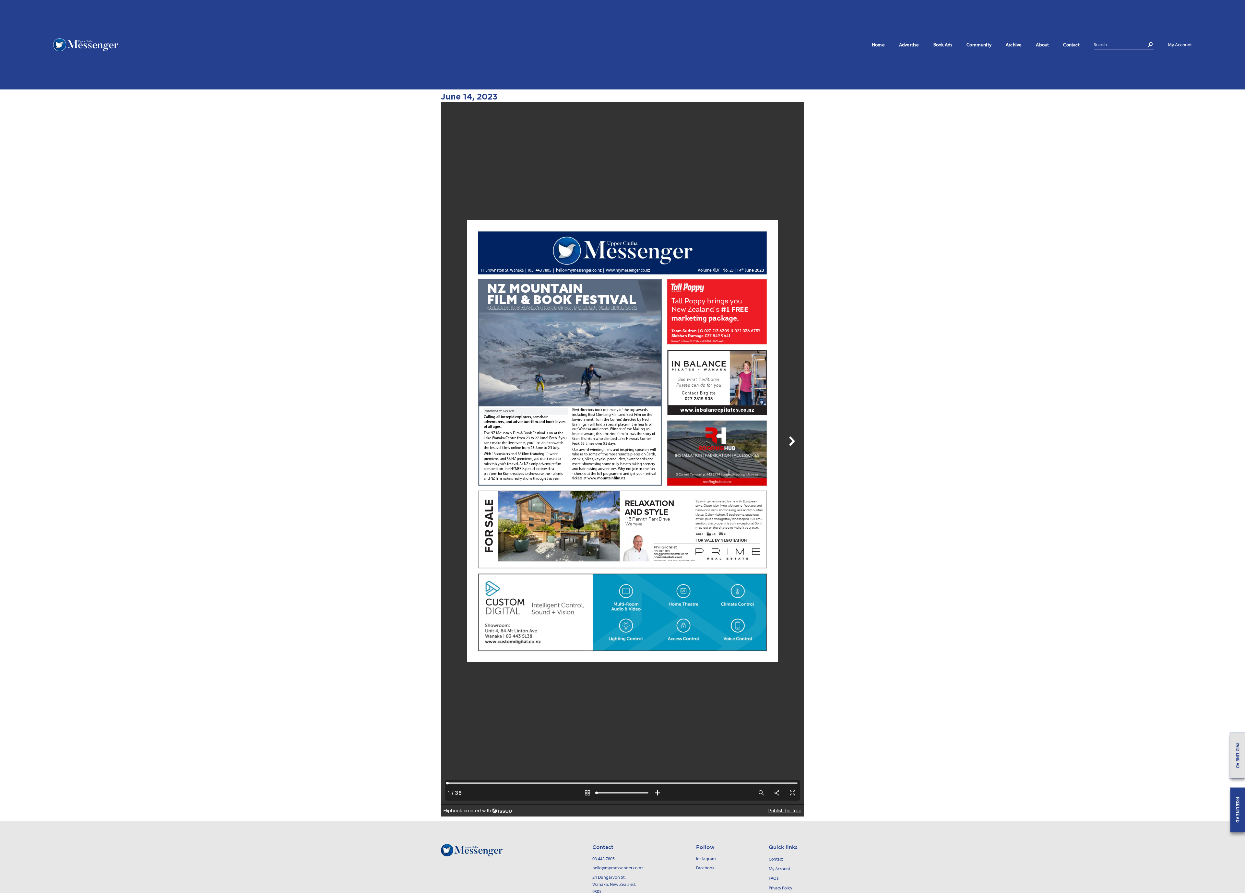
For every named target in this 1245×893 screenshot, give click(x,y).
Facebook (705, 868)
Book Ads (943, 44)
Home (878, 44)
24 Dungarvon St (608, 877)
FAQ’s (774, 878)
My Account (1180, 44)
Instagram (706, 859)
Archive (1014, 44)
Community (978, 44)
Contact (1071, 44)
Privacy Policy (780, 888)
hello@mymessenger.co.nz (617, 868)
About (1042, 44)
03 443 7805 (603, 859)
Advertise (909, 44)
